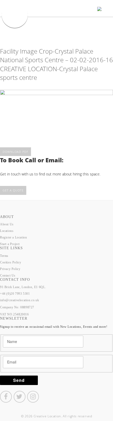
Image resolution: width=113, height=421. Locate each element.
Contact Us (8, 275)
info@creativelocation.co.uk (19, 300)
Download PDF (15, 152)
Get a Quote (13, 190)
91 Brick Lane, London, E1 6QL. (23, 287)
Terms (4, 256)
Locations (6, 231)
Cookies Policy (10, 262)
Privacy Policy (10, 269)
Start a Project (10, 244)
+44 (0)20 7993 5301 (15, 293)
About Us (7, 224)
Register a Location (13, 237)
